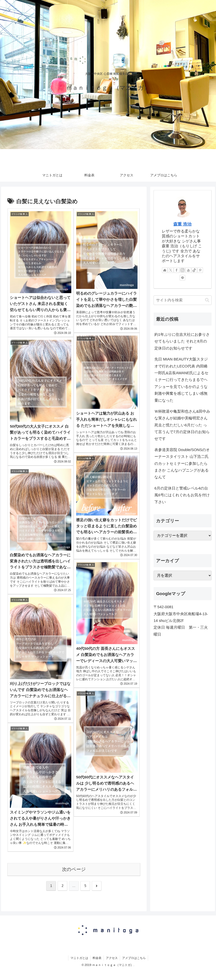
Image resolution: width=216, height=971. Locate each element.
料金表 (97, 958)
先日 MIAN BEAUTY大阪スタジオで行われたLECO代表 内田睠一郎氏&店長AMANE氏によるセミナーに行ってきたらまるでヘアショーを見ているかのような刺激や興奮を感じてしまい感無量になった (181, 379)
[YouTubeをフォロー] (188, 270)
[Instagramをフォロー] (182, 270)
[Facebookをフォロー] (176, 270)
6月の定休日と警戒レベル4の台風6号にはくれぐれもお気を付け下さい (182, 495)
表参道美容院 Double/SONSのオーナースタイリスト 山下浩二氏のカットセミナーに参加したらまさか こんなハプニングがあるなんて (182, 463)
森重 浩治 (182, 224)
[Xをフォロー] (170, 270)
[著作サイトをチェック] (164, 270)
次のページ (74, 869)
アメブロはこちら (134, 958)
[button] (207, 300)
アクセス (112, 958)
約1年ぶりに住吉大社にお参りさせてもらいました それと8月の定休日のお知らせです (182, 341)
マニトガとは (79, 958)
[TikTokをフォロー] (194, 270)
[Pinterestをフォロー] (200, 270)
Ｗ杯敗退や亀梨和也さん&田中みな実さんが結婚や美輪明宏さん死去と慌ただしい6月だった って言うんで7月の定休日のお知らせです (182, 425)
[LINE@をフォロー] (182, 277)
